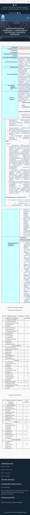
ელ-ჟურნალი (4, 9)
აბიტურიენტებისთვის (13, 9)
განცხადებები (12, 7)
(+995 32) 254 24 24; (6, 487)
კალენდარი (11, 13)
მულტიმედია (25, 9)
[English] (16, 5)
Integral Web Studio (22, 512)
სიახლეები (5, 7)
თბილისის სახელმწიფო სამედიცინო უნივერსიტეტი (11, 502)
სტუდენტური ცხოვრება (22, 7)
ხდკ (21, 9)
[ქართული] (14, 5)
